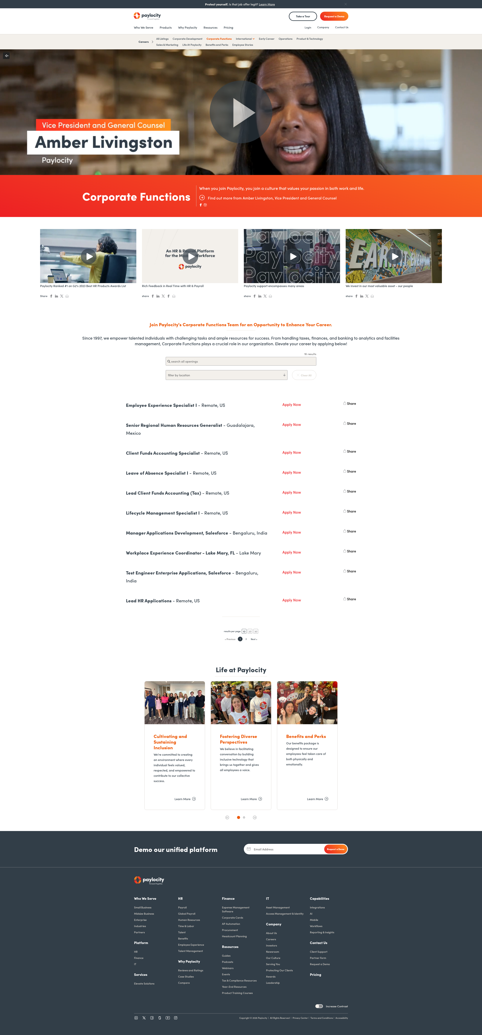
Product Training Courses (237, 993)
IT (135, 964)
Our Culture (273, 958)
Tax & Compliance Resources (239, 980)
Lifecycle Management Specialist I (177, 512)
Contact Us (341, 27)
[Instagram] (176, 1018)
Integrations (317, 907)
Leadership (273, 983)
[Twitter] (144, 1018)
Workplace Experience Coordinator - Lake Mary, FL (193, 552)
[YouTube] (168, 1018)
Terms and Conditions (321, 1017)
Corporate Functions (219, 38)
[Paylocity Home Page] (147, 16)
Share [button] (351, 402)
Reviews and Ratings (190, 970)
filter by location (179, 375)
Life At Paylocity (191, 45)
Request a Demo (320, 964)
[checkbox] (319, 1006)
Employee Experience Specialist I (175, 405)
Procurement (230, 930)
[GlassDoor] (160, 1018)
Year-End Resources (234, 986)
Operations (285, 38)
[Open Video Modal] (241, 112)
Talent (182, 932)
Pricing (315, 974)
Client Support (318, 951)
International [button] (244, 38)
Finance (138, 958)
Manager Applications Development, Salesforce (196, 532)
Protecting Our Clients (279, 970)
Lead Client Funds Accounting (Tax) (177, 493)
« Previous (230, 639)
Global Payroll (186, 913)
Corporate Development (187, 38)
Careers (144, 42)
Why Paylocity (189, 961)
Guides (226, 955)
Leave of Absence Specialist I (171, 473)
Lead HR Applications (163, 600)
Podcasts (227, 962)
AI (311, 913)
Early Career (267, 38)
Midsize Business (144, 913)
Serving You (273, 964)
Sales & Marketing (167, 45)
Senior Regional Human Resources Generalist (190, 429)
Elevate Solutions (144, 983)
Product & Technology (310, 38)
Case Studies (186, 976)
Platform (141, 942)
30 (255, 631)
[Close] (345, 4)
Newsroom (272, 951)
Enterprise (140, 920)
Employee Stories (242, 45)
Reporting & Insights (322, 932)
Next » (254, 639)
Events (226, 974)
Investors (271, 945)
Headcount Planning (234, 936)
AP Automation (231, 924)
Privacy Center (300, 1017)
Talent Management (190, 951)
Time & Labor (186, 926)
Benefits (183, 938)
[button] (227, 817)
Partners (139, 932)
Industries (140, 926)
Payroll (182, 907)
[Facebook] (152, 1018)
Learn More (267, 4)
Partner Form (318, 958)
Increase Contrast (337, 1006)
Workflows (316, 926)
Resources (230, 946)
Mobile (314, 920)
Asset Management (278, 907)
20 (250, 631)
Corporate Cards (232, 917)
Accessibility (342, 1017)
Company (323, 27)
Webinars (227, 968)
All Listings (162, 38)
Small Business (142, 907)
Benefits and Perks (217, 45)
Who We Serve (145, 898)
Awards (270, 976)
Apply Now (291, 404)
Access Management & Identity (285, 913)
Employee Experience (191, 944)
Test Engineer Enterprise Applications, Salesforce (192, 576)
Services (140, 974)
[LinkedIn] (136, 1018)
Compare (184, 983)
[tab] (238, 817)
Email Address (263, 849)
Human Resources (189, 920)
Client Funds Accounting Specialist (177, 453)
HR (136, 951)
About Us (271, 933)
